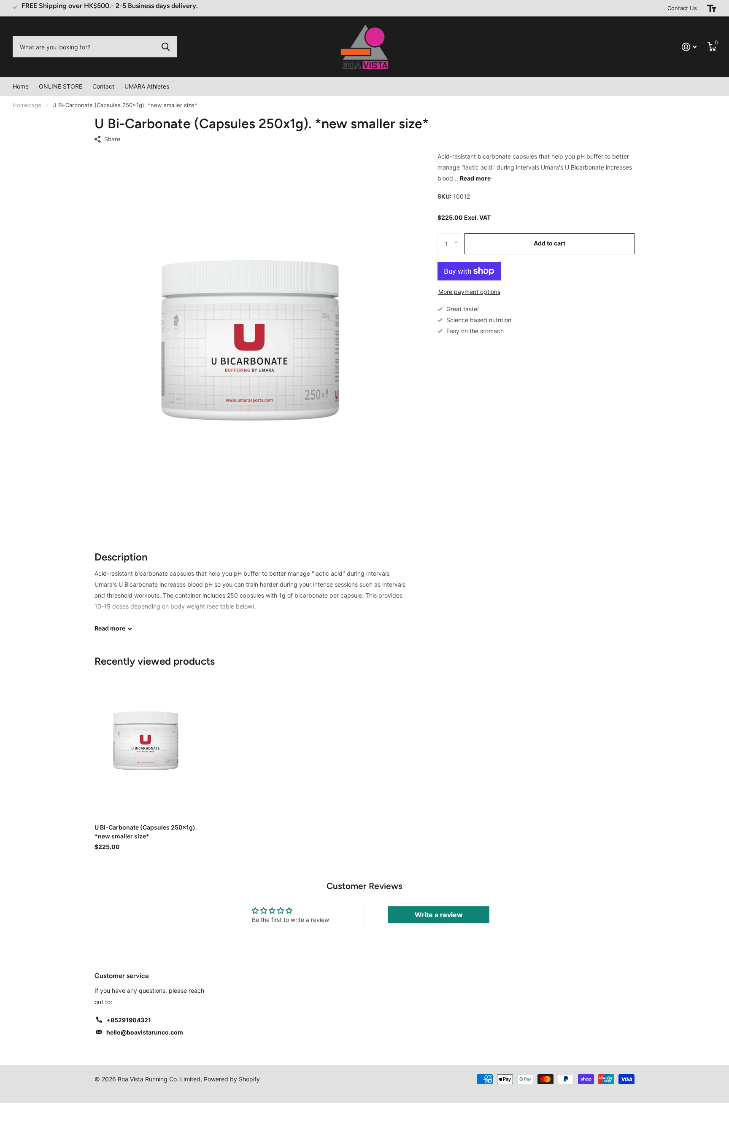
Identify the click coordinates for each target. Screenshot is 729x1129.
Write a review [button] (439, 915)
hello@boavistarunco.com (144, 1032)
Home (21, 86)
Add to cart (549, 243)
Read (109, 628)
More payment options (469, 291)
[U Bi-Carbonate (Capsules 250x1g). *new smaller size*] (145, 743)
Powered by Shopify (232, 1079)
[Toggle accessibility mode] (711, 8)
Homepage (27, 105)
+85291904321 (128, 1020)
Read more (475, 178)
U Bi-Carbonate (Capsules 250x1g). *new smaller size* (145, 832)
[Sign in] (689, 47)
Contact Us (682, 8)
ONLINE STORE (60, 86)
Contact (103, 86)
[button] (458, 236)
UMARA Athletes (146, 86)
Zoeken (165, 46)
